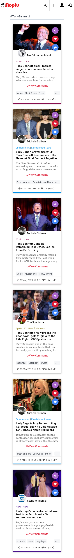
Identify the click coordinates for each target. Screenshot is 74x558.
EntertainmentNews (43, 182)
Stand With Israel (37, 500)
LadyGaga (38, 453)
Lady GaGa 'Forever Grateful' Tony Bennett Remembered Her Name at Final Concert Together (36, 155)
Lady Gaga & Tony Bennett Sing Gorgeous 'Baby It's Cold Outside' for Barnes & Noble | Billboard (36, 427)
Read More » (37, 39)
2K (39, 547)
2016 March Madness (34, 328)
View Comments (38, 85)
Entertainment (23, 147)
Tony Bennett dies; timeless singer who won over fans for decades (34, 69)
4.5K (39, 460)
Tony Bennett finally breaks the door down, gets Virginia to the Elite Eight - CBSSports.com (36, 336)
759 (38, 188)
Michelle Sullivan (36, 141)
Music (19, 61)
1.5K (39, 280)
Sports (19, 328)
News (42, 93)
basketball (22, 363)
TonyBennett (45, 273)
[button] (45, 5)
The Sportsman (36, 322)
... (57, 93)
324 (39, 99)
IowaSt (44, 363)
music (48, 453)
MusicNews (31, 93)
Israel (30, 541)
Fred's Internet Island (39, 55)
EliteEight (33, 363)
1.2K (39, 369)
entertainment (24, 453)
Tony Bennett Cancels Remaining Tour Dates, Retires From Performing (35, 247)
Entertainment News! (41, 147)
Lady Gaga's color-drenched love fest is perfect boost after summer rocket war (37, 514)
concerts (21, 541)
